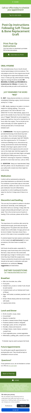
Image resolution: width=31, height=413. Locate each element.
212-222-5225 (16, 15)
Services (21, 387)
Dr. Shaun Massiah (13, 384)
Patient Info (25, 386)
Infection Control (22, 388)
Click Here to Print (17, 55)
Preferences (8, 406)
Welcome (17, 389)
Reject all (23, 406)
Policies (9, 387)
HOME (16, 2)
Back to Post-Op (8, 374)
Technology (10, 389)
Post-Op (15, 387)
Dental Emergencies (21, 385)
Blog (22, 389)
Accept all (15, 410)
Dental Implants (9, 385)
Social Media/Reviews (9, 388)
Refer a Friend (6, 386)
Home (5, 384)
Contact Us (23, 384)
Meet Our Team (16, 386)
